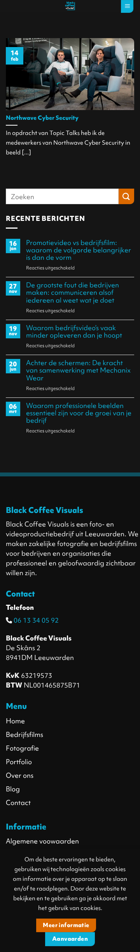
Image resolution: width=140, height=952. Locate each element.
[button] (127, 6)
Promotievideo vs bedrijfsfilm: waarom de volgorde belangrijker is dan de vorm (78, 250)
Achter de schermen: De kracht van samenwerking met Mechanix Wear (78, 370)
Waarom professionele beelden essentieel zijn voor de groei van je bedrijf (78, 413)
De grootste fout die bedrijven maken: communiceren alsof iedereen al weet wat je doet (72, 292)
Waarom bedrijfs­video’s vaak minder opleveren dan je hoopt (74, 331)
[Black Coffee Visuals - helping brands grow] (70, 6)
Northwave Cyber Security (42, 118)
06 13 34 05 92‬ (35, 620)
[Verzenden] (126, 196)
